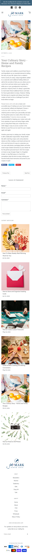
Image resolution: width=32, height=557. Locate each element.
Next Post (27, 173)
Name (3, 186)
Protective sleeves (15, 117)
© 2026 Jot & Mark (13, 543)
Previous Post (5, 173)
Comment (5, 200)
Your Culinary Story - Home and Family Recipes (14, 63)
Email (3, 193)
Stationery (16, 483)
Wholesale (16, 514)
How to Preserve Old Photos (12, 441)
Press (16, 511)
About (16, 505)
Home (16, 502)
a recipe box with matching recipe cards (14, 109)
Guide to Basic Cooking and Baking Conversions (14, 366)
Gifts (16, 486)
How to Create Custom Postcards (13, 329)
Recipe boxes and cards (8, 104)
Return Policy (16, 517)
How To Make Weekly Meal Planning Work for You (14, 254)
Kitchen (16, 481)
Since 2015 (20, 543)
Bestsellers (16, 478)
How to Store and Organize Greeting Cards (14, 292)
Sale (16, 492)
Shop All (16, 489)
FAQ (16, 508)
